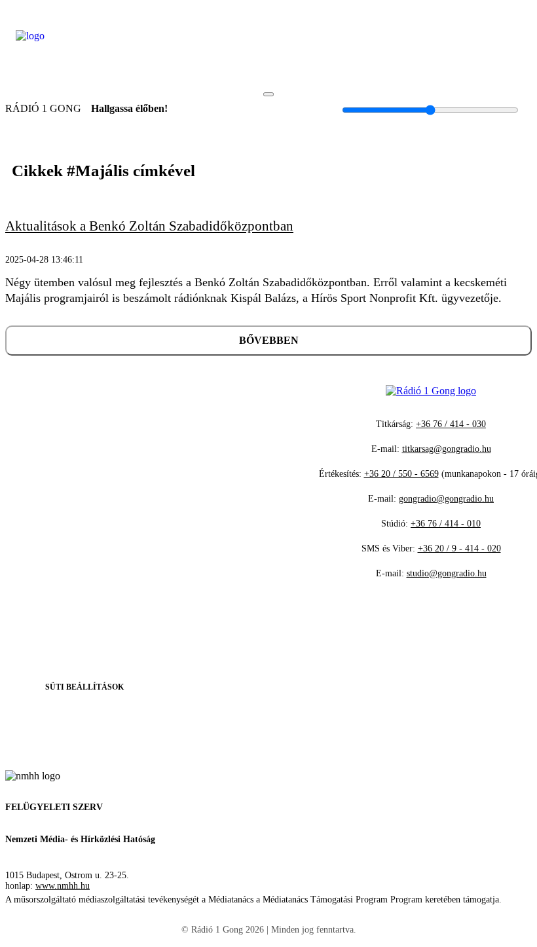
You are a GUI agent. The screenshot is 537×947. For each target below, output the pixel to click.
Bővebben (269, 340)
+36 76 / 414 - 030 (451, 424)
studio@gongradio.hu (447, 573)
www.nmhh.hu (62, 886)
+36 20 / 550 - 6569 (401, 474)
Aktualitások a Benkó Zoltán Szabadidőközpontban (149, 226)
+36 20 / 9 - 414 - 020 (459, 548)
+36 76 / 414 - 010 (446, 524)
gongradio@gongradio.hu (446, 499)
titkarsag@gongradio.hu (446, 449)
